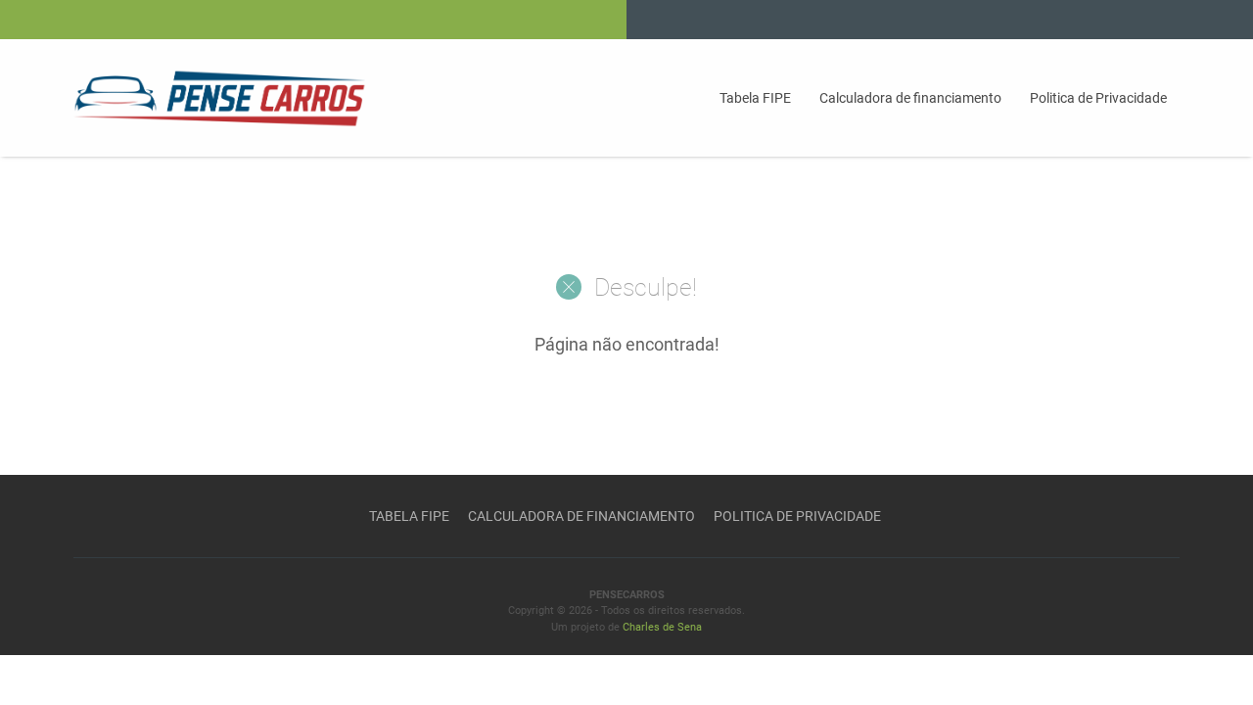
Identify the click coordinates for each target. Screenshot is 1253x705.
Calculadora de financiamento (910, 98)
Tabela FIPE (755, 98)
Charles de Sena (662, 627)
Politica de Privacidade (1098, 98)
